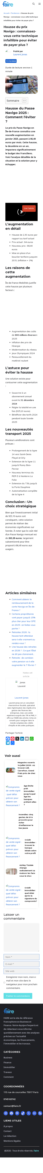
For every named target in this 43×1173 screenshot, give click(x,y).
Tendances (15, 13)
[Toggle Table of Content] (23, 101)
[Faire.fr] (7, 4)
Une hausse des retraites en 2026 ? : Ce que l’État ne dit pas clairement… (24, 650)
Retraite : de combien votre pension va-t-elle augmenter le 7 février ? (24, 661)
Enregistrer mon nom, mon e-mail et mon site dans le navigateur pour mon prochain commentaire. (21, 1144)
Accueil (6, 13)
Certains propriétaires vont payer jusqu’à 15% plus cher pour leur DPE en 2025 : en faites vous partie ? (24, 621)
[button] (34, 4)
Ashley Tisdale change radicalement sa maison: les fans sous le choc (27, 1031)
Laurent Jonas (20, 54)
